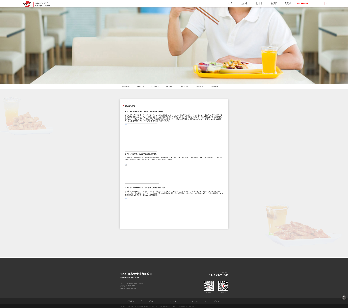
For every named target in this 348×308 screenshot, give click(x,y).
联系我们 (130, 301)
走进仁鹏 (194, 301)
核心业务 (173, 301)
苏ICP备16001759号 (165, 306)
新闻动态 (152, 301)
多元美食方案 (199, 86)
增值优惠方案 (214, 86)
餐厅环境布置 (170, 86)
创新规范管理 (184, 86)
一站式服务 (217, 301)
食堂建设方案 (126, 86)
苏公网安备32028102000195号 (187, 306)
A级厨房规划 (140, 86)
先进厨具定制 (155, 86)
